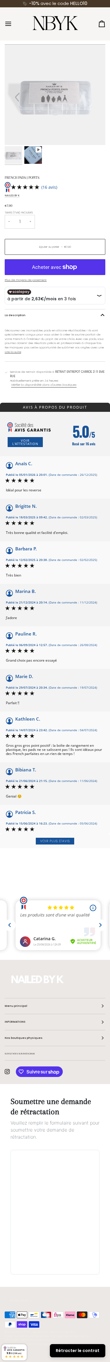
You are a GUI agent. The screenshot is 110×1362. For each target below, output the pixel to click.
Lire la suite (13, 352)
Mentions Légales (62, 1332)
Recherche (40, 1332)
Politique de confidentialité (70, 1336)
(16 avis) (49, 187)
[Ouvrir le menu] (13, 23)
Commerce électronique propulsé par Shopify (36, 1344)
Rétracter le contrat (77, 1350)
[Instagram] (7, 1071)
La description (15, 315)
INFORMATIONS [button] (15, 1022)
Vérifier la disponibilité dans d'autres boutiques (44, 385)
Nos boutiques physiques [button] (24, 1038)
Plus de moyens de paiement (26, 280)
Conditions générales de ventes (26, 1336)
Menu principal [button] (16, 1006)
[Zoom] (16, 134)
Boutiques (11, 1340)
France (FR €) (19, 1300)
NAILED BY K (12, 195)
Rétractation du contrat (37, 1340)
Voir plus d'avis (55, 841)
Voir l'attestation (25, 442)
